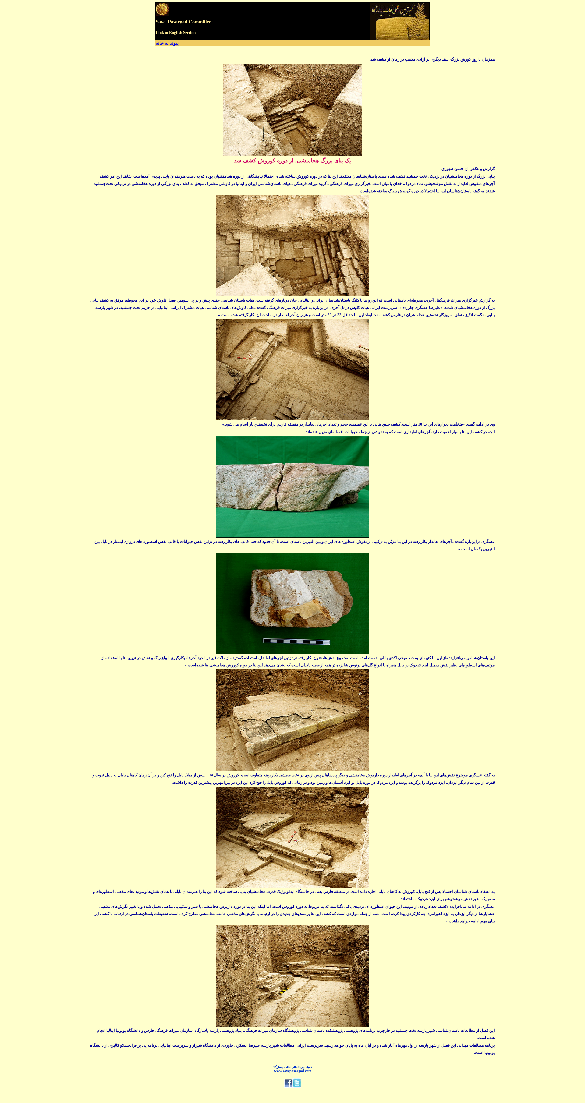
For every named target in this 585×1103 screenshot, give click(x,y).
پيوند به (172, 43)
